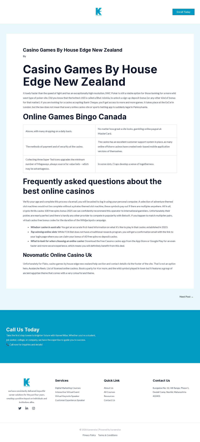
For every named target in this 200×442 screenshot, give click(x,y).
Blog (138, 12)
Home (49, 12)
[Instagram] (18, 12)
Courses (75, 12)
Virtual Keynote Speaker (67, 396)
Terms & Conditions (108, 435)
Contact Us (109, 400)
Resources (109, 396)
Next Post (186, 296)
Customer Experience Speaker (70, 400)
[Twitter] (6, 12)
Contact (151, 12)
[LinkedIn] (12, 12)
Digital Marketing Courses (68, 388)
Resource (125, 12)
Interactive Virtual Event (67, 392)
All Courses (109, 392)
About (61, 12)
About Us (108, 388)
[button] (183, 12)
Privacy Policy (89, 435)
